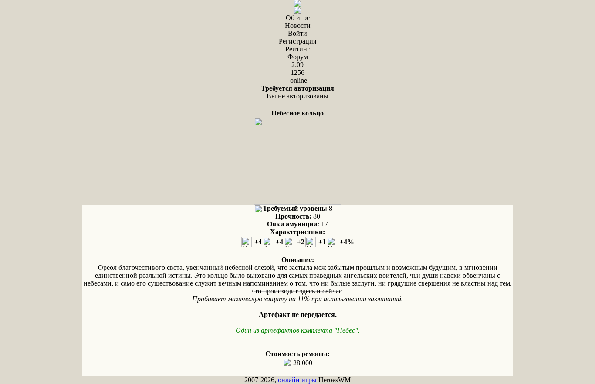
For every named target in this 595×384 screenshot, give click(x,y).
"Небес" (346, 330)
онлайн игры (297, 380)
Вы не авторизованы (297, 92)
